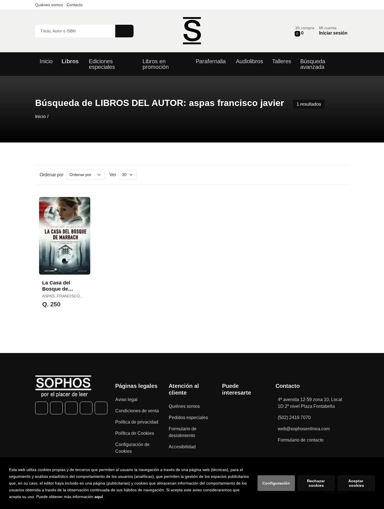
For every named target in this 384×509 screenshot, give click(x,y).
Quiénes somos (49, 5)
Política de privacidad (136, 422)
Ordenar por (52, 174)
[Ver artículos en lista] (339, 175)
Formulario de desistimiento (182, 432)
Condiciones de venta (137, 410)
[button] (305, 31)
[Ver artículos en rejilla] (331, 175)
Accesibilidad (182, 446)
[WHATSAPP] (86, 408)
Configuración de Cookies (132, 448)
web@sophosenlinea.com (304, 428)
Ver (112, 174)
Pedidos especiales (188, 417)
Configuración (276, 483)
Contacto (75, 5)
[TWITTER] (56, 408)
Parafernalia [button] (211, 61)
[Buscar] (124, 31)
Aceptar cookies (356, 483)
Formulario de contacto (301, 440)
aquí (98, 496)
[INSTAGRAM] (71, 408)
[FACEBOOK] (41, 408)
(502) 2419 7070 (294, 417)
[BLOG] (101, 408)
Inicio (40, 116)
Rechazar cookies (316, 483)
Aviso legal (126, 399)
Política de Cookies (134, 433)
